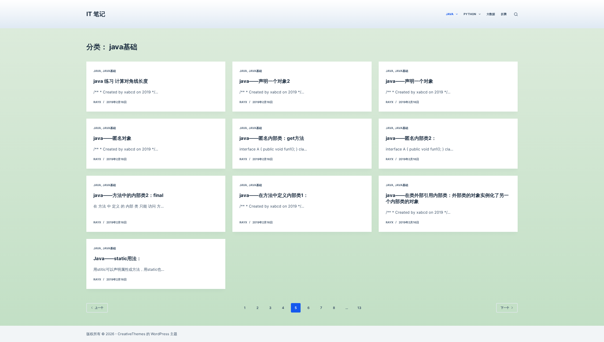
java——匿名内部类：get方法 (271, 138)
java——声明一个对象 (409, 81)
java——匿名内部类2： (411, 138)
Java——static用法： (117, 258)
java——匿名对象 (112, 138)
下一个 (505, 307)
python (470, 14)
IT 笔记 (95, 13)
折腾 (504, 14)
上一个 (99, 307)
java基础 (109, 71)
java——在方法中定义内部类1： (273, 195)
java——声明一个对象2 (264, 81)
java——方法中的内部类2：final (128, 195)
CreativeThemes (131, 334)
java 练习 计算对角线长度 (120, 81)
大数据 (491, 14)
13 (359, 308)
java (449, 14)
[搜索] (516, 14)
